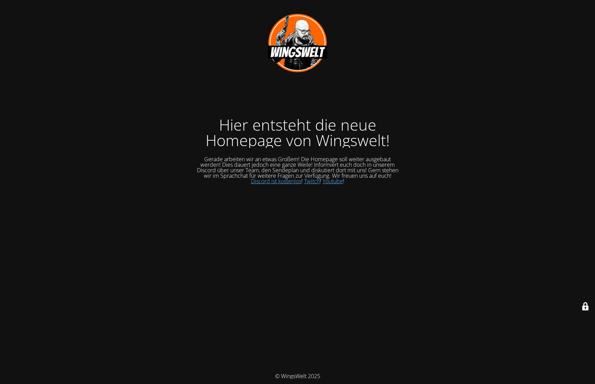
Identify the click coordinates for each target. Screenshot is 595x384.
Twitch (312, 181)
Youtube (333, 181)
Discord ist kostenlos (276, 181)
